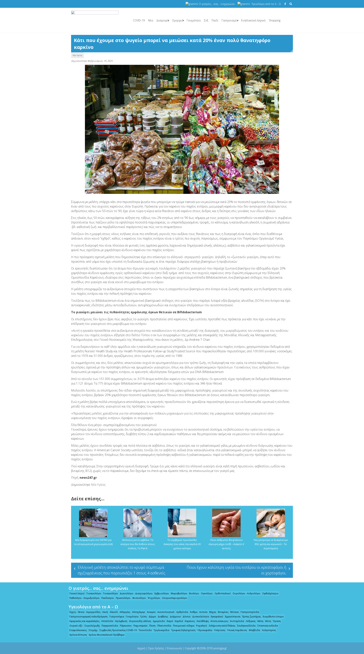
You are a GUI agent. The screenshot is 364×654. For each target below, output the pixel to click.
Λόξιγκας (251, 621)
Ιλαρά (170, 621)
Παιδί (215, 20)
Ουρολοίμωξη (92, 625)
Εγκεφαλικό (217, 616)
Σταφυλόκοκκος (78, 630)
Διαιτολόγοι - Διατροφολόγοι (136, 593)
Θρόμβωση (121, 621)
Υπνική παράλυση (237, 630)
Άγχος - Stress (76, 612)
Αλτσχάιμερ (138, 612)
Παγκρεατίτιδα (110, 625)
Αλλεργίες (125, 612)
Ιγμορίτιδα (159, 621)
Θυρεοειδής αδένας (140, 621)
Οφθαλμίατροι (270, 593)
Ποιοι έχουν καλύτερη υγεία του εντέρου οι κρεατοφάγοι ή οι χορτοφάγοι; (236, 570)
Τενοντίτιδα (145, 630)
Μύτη (268, 621)
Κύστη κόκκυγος (219, 621)
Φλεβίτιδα (254, 630)
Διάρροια (175, 616)
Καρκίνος (190, 621)
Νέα (150, 20)
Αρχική (141, 648)
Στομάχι (93, 630)
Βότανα (234, 612)
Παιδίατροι (107, 598)
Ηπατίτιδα (107, 621)
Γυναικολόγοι (93, 593)
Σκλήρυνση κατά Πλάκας (222, 625)
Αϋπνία (203, 612)
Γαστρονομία (230, 20)
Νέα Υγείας (77, 55)
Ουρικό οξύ (75, 625)
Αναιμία (151, 612)
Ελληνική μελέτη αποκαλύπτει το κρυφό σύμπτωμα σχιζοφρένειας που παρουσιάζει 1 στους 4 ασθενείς (121, 570)
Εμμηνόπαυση (232, 616)
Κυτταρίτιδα (237, 621)
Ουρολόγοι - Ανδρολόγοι (246, 593)
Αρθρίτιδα (182, 612)
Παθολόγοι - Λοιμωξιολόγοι (84, 598)
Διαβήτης (163, 616)
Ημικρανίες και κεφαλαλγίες (84, 621)
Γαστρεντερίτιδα (250, 612)
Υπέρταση (219, 630)
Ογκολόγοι (207, 593)
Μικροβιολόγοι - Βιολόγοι (185, 593)
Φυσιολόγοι (139, 598)
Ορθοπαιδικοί (223, 593)
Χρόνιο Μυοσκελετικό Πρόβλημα (106, 634)
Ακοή (105, 612)
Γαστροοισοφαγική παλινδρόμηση (88, 616)
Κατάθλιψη (203, 621)
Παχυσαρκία (140, 625)
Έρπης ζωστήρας (251, 616)
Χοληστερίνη (269, 630)
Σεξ (206, 20)
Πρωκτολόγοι (123, 598)
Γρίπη (143, 616)
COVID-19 (139, 20)
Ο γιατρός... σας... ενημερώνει (217, 4)
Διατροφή (162, 20)
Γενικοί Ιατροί (77, 593)
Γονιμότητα (194, 20)
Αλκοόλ (114, 612)
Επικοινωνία (174, 648)
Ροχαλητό (201, 625)
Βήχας (212, 612)
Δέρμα (152, 616)
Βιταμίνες (223, 612)
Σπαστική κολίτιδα (267, 625)
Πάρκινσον (126, 625)
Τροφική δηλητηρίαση (183, 630)
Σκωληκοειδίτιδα (246, 625)
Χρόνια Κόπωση (78, 634)
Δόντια (186, 616)
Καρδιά (179, 621)
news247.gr (88, 477)
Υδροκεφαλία (204, 630)
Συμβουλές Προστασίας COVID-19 (118, 630)
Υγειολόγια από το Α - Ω (266, 4)
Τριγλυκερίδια (161, 630)
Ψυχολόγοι (154, 598)
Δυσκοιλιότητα (200, 616)
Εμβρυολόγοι (162, 593)
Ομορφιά (177, 20)
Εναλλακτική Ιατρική (253, 20)
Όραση (277, 621)
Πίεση (152, 625)
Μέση (260, 621)
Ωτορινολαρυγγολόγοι (174, 598)
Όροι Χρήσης (156, 648)
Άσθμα (193, 612)
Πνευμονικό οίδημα (183, 625)
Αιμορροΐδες (93, 612)
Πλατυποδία (164, 625)
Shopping (274, 20)
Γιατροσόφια (116, 616)
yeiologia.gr (220, 648)
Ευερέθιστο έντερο (273, 616)
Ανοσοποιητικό (165, 612)
